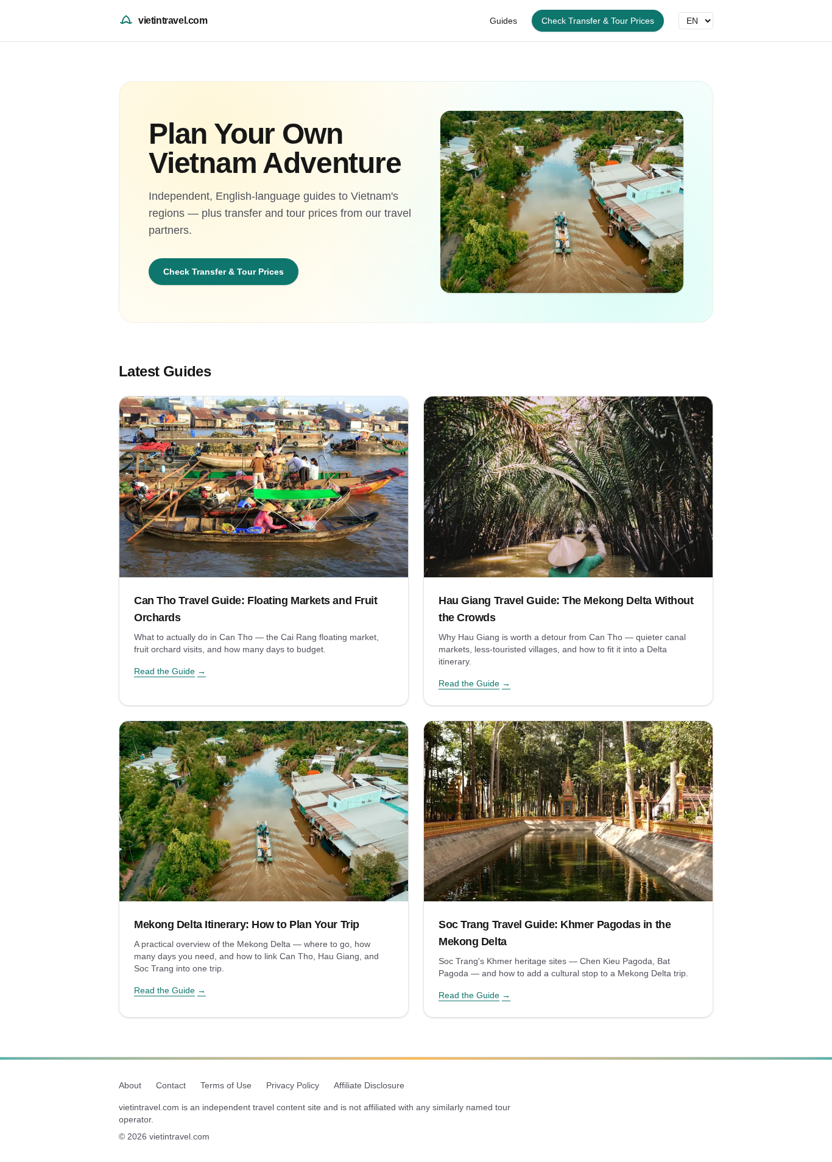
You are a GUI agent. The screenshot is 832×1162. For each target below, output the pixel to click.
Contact (171, 1085)
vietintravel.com (173, 20)
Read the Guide (170, 671)
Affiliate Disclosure (369, 1085)
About (130, 1085)
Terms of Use (226, 1085)
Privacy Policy (292, 1085)
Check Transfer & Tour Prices (597, 21)
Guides (503, 21)
